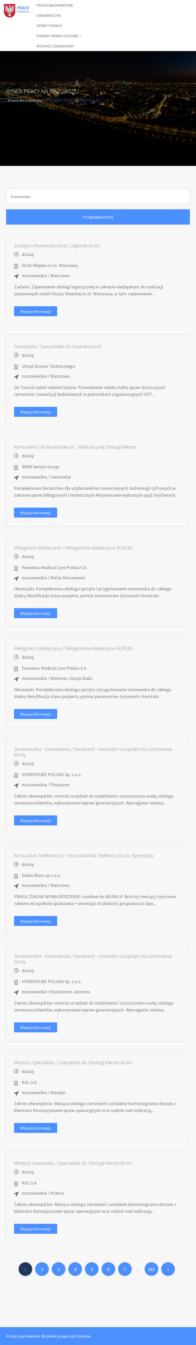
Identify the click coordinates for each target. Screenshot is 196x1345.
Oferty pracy (49, 25)
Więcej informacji (35, 311)
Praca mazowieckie (54, 5)
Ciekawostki (48, 15)
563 (151, 1269)
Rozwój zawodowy (55, 45)
